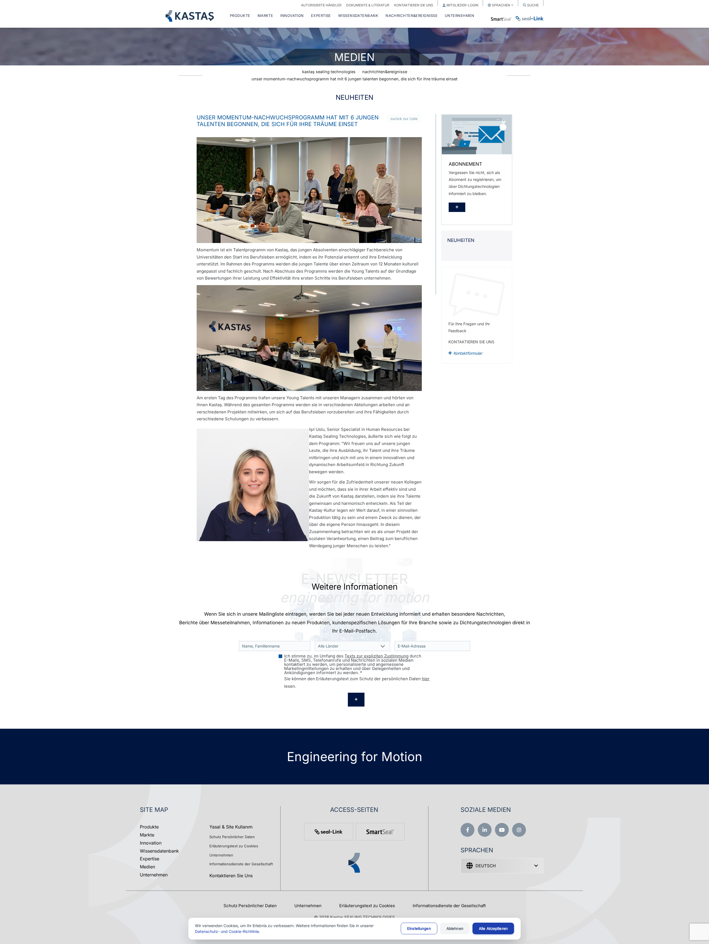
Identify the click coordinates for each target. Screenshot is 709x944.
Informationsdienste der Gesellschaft (241, 864)
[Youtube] (502, 830)
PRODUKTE (240, 16)
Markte (147, 835)
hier (426, 678)
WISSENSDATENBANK (358, 16)
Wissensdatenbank (159, 851)
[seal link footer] (328, 831)
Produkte (149, 827)
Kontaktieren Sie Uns (231, 875)
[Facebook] (467, 830)
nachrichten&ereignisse (384, 71)
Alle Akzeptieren (493, 928)
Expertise (149, 858)
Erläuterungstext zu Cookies (233, 846)
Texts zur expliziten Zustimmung (377, 656)
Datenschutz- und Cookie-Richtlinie (227, 931)
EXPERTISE (321, 16)
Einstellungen (419, 928)
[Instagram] (519, 830)
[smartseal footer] (380, 831)
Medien (147, 866)
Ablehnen (454, 928)
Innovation (150, 843)
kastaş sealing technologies (329, 71)
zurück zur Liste (404, 118)
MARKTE (265, 16)
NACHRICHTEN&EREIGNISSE (412, 16)
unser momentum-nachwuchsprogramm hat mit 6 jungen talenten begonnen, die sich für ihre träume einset (354, 78)
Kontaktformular (467, 353)
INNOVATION (292, 16)
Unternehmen (154, 875)
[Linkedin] (485, 830)
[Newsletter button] (356, 700)
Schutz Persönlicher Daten (232, 837)
